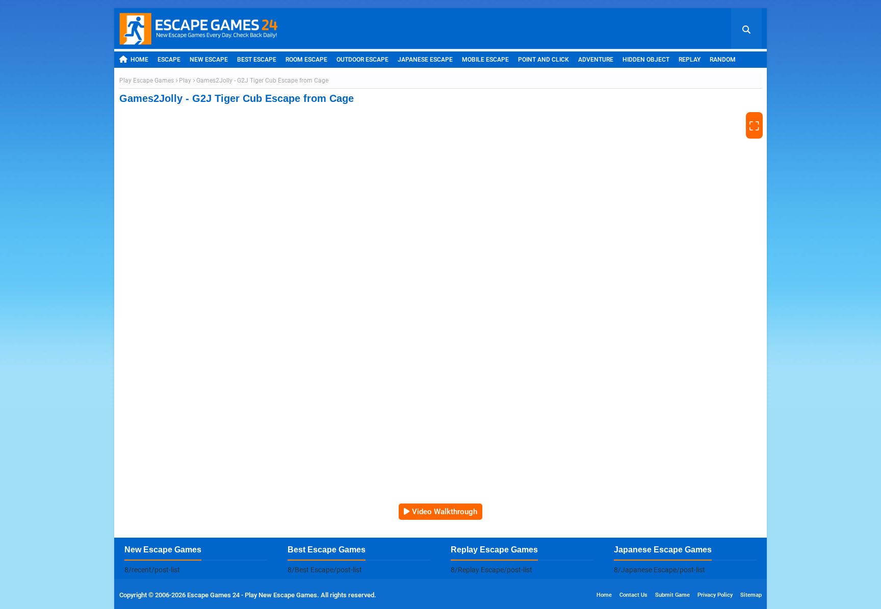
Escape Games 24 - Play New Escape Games (252, 595)
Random (723, 59)
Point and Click (543, 59)
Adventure (595, 59)
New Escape (209, 59)
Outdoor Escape (362, 59)
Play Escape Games (146, 80)
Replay (690, 59)
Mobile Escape (485, 59)
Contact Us (633, 595)
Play (185, 80)
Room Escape (306, 59)
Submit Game (672, 595)
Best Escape (256, 59)
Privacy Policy (715, 595)
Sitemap (751, 595)
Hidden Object (646, 59)
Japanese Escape (425, 59)
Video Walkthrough (444, 511)
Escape (169, 59)
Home (139, 59)
